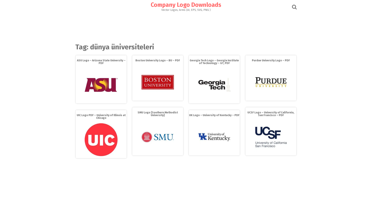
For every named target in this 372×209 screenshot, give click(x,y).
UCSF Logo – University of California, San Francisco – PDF (270, 114)
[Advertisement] (186, 26)
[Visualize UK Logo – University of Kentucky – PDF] (214, 152)
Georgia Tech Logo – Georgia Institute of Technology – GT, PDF (214, 62)
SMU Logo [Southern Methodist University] (158, 114)
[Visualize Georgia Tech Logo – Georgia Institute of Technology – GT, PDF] (214, 100)
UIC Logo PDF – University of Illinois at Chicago (101, 117)
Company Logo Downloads (186, 4)
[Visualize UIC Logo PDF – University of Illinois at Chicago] (101, 155)
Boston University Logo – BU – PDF (157, 60)
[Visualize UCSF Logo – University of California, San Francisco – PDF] (270, 152)
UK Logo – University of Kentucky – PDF (214, 115)
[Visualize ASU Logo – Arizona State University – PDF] (101, 100)
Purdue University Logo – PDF (271, 60)
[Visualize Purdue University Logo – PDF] (270, 97)
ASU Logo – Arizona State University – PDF (101, 62)
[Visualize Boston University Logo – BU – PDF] (157, 97)
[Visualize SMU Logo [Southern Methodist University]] (157, 152)
